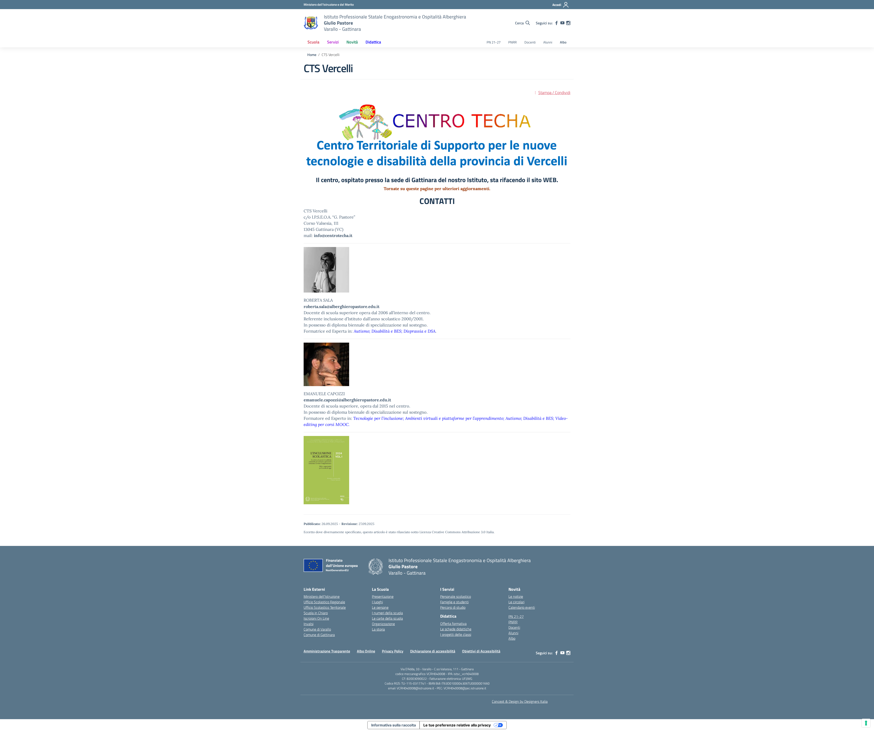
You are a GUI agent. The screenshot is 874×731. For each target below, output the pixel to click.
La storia (378, 629)
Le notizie (515, 596)
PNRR (512, 42)
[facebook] (556, 23)
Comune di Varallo (317, 629)
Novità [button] (352, 42)
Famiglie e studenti (454, 602)
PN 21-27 (494, 42)
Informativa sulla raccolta (393, 725)
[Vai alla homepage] (311, 23)
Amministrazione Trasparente (327, 651)
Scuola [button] (313, 42)
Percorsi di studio (452, 607)
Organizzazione (383, 624)
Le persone (380, 607)
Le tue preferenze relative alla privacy (457, 725)
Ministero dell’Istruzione (322, 596)
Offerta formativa (453, 623)
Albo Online (366, 651)
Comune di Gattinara (319, 634)
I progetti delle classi (455, 634)
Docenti (530, 42)
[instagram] (568, 23)
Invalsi (308, 624)
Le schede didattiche (455, 629)
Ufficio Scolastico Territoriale (325, 607)
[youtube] (562, 23)
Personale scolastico (455, 596)
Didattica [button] (373, 42)
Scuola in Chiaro (316, 613)
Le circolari (516, 602)
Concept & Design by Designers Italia (520, 701)
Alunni (547, 42)
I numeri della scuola (387, 613)
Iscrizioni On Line (316, 618)
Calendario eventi (521, 607)
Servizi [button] (333, 42)
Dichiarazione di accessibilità (432, 651)
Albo (563, 42)
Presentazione (383, 596)
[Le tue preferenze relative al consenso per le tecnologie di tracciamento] (866, 723)
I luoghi (377, 602)
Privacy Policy (392, 651)
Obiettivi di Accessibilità (481, 651)
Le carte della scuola (387, 618)
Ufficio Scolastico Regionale (324, 602)
